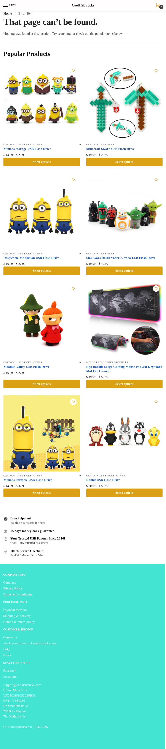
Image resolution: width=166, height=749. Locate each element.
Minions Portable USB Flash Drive (27, 480)
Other (38, 144)
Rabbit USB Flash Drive (103, 480)
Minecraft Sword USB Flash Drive (110, 149)
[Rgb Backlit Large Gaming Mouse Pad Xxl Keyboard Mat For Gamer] (124, 320)
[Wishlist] (73, 70)
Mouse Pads (94, 362)
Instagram (10, 676)
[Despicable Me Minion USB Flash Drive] (41, 211)
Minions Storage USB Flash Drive (27, 149)
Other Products (116, 362)
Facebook (9, 670)
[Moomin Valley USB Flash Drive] (41, 320)
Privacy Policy (13, 588)
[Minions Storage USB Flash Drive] (41, 102)
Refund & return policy (19, 622)
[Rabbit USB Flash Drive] (124, 433)
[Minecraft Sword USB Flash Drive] (124, 102)
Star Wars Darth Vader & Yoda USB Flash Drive (120, 258)
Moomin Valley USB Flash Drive (26, 366)
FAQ (6, 649)
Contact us (10, 637)
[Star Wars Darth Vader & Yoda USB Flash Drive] (124, 211)
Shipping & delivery (17, 615)
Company (9, 582)
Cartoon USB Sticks (17, 144)
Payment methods (15, 610)
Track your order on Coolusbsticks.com (30, 643)
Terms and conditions (17, 594)
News (7, 655)
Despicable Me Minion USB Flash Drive (31, 258)
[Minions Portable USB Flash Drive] (41, 433)
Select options (42, 161)
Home (7, 13)
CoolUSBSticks (83, 5)
